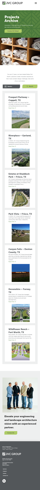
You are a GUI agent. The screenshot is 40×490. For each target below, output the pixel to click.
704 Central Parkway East (7, 462)
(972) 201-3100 (9, 458)
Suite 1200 (4, 463)
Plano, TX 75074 (5, 465)
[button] (36, 3)
